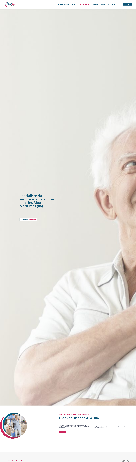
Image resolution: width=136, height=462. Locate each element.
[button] (127, 4)
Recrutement (112, 4)
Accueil (60, 4)
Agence (74, 4)
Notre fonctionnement (99, 4)
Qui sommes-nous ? (85, 4)
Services (66, 4)
